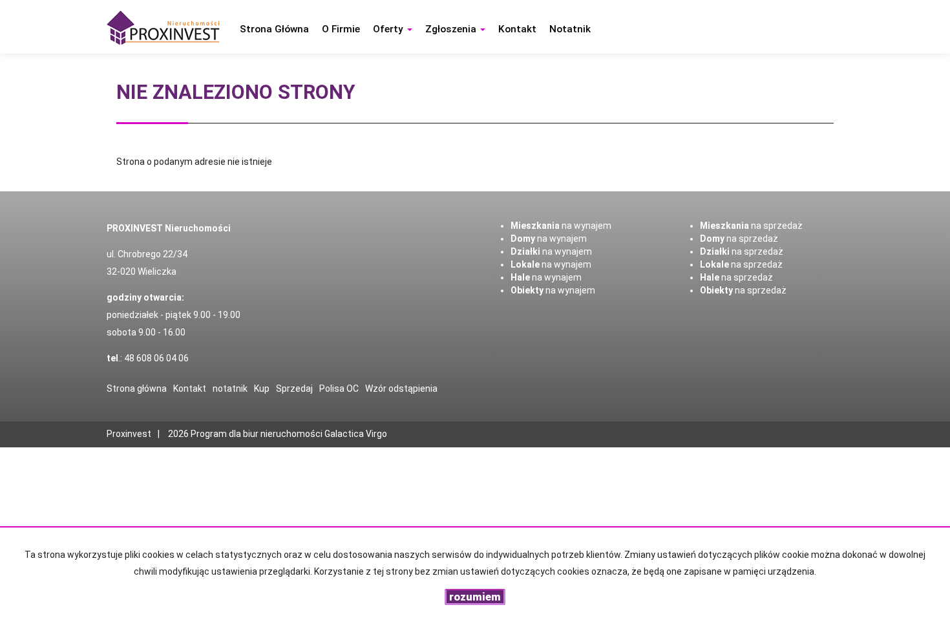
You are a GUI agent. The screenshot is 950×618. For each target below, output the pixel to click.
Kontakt (517, 29)
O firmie (341, 29)
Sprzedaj (294, 388)
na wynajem (561, 225)
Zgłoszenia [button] (452, 29)
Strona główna (274, 29)
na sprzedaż (751, 225)
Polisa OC (339, 388)
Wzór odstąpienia (401, 388)
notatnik (570, 29)
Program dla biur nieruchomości (257, 434)
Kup (261, 388)
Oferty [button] (389, 29)
